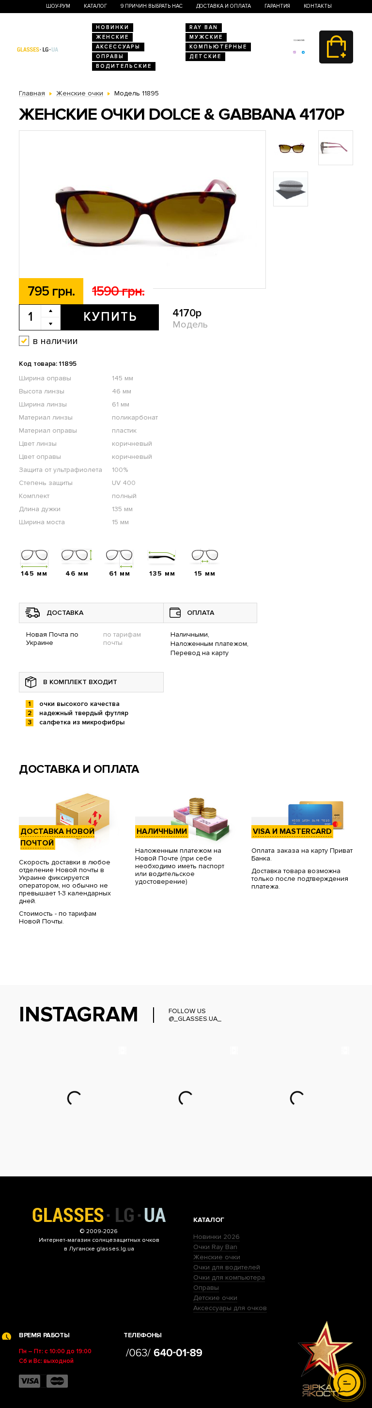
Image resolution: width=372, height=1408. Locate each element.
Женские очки (216, 1257)
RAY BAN (203, 27)
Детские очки (215, 1298)
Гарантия (277, 6)
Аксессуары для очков (230, 1308)
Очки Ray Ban (215, 1247)
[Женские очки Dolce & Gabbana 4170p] (142, 210)
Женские (112, 37)
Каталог (95, 6)
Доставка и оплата (223, 6)
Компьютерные (218, 47)
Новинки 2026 (216, 1237)
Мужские (206, 37)
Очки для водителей (226, 1267)
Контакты (318, 6)
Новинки (112, 27)
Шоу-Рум (58, 6)
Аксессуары (118, 47)
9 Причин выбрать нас (152, 6)
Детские (205, 56)
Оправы (110, 56)
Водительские (124, 66)
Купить (110, 317)
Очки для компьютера (229, 1277)
